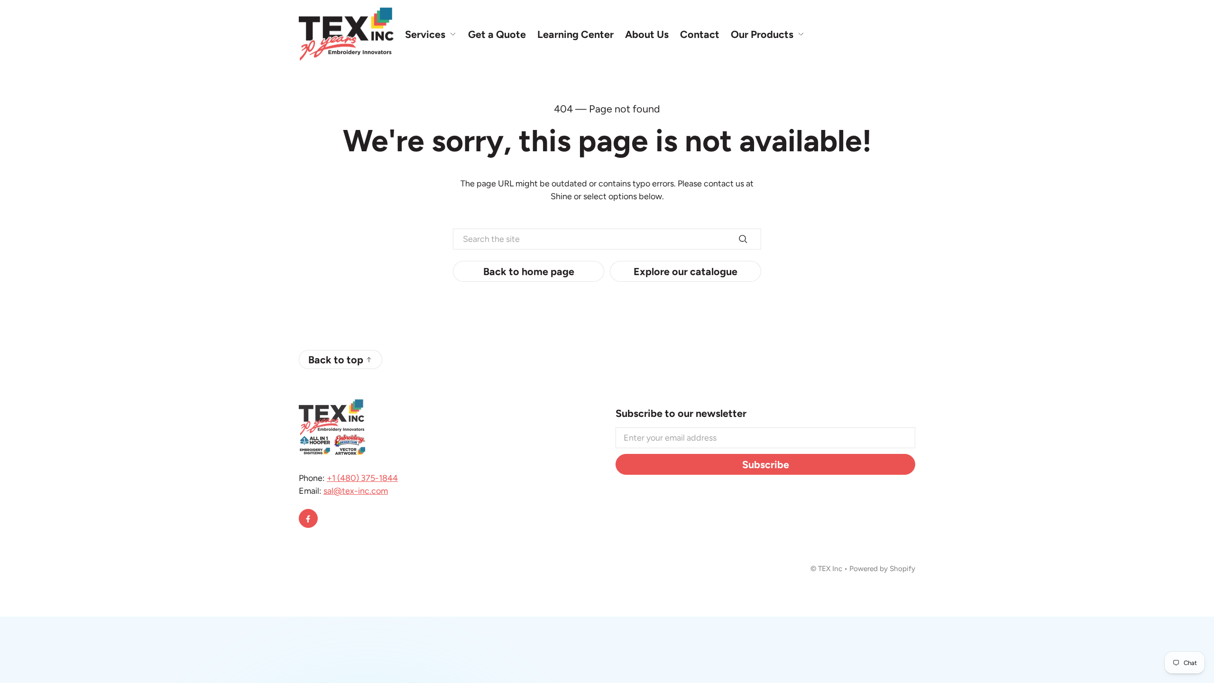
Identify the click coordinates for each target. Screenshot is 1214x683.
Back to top (335, 359)
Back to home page (528, 271)
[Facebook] (308, 518)
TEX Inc (830, 568)
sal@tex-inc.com (355, 491)
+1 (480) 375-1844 (362, 478)
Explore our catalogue (685, 271)
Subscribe (765, 464)
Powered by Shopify (882, 568)
